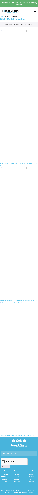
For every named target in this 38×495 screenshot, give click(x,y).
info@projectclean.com (7, 490)
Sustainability (18, 481)
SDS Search (32, 474)
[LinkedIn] (24, 440)
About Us (16, 474)
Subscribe (5, 467)
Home (1, 16)
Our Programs (18, 484)
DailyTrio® (4, 481)
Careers (16, 479)
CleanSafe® (4, 484)
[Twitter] (17, 440)
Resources (31, 476)
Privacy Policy (32, 490)
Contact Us (32, 481)
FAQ (30, 479)
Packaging (4, 479)
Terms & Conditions (21, 490)
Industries (3, 476)
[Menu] (35, 11)
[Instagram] (20, 440)
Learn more (19, 4)
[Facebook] (13, 440)
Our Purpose (17, 476)
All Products (4, 474)
